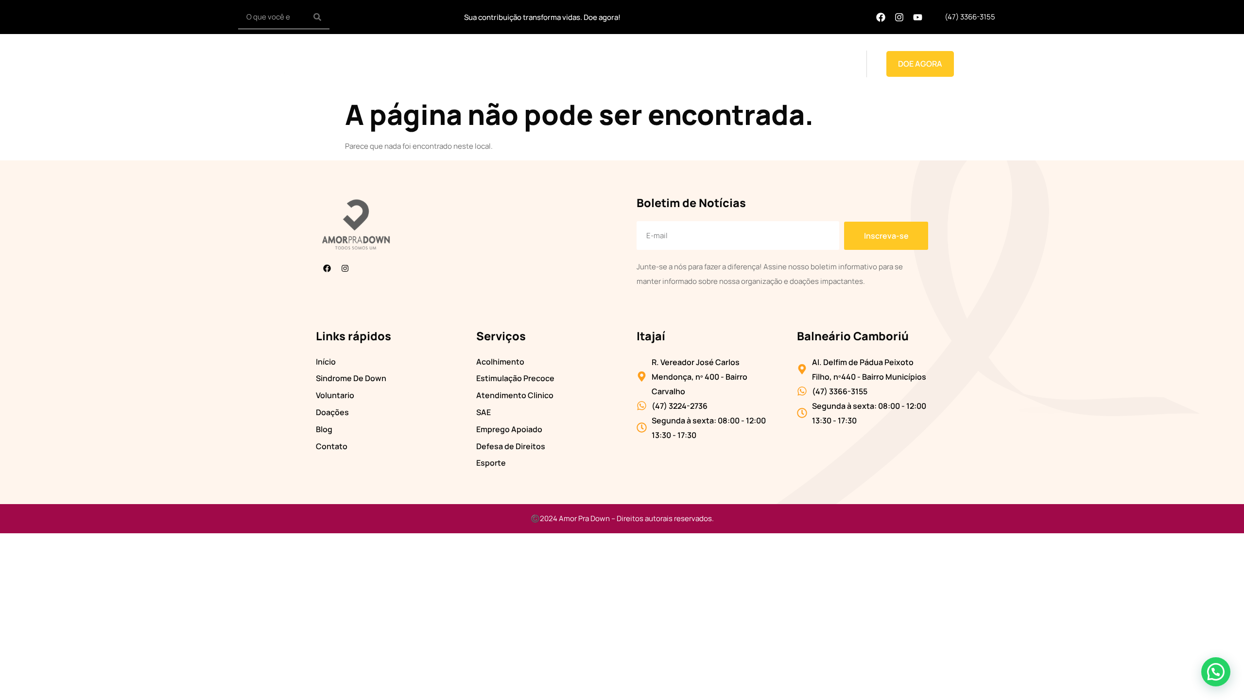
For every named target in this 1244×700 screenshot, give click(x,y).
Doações (762, 63)
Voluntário (661, 63)
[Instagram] (899, 17)
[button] (1215, 671)
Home (475, 63)
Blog (798, 63)
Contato (833, 63)
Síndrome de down (532, 63)
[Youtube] (917, 17)
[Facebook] (880, 17)
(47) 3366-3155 (970, 17)
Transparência (604, 63)
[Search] (317, 17)
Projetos (707, 63)
